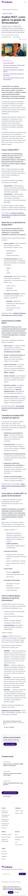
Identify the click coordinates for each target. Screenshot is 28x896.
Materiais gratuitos (19, 837)
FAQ (16, 842)
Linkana (5, 636)
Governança (4, 853)
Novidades (17, 839)
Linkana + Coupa (19, 810)
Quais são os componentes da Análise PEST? (14, 65)
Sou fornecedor (18, 844)
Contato (3, 859)
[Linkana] (7, 2)
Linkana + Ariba (19, 813)
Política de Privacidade (15, 889)
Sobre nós (4, 851)
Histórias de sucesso (6, 834)
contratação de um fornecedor (12, 351)
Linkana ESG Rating (9, 625)
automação (9, 301)
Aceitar (10, 892)
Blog (4, 9)
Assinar (21, 874)
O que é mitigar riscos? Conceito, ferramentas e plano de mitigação (13, 408)
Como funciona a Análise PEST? (10, 67)
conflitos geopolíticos (12, 543)
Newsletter (4, 856)
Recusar (17, 892)
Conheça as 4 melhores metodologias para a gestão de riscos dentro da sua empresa (14, 215)
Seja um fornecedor (6, 837)
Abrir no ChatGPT (10, 727)
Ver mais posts (7, 796)
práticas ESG (15, 572)
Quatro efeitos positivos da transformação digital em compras (14, 486)
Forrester (11, 372)
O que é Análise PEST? (8, 63)
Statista (6, 372)
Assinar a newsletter (10, 744)
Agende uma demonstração (10, 792)
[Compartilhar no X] (23, 39)
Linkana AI (4, 827)
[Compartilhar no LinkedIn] (20, 39)
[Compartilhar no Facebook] (25, 39)
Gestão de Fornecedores (12, 9)
